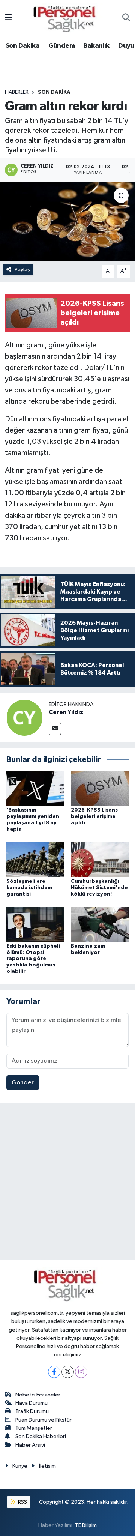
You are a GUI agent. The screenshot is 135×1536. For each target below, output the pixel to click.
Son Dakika (22, 45)
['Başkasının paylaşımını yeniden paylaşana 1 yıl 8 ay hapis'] (35, 788)
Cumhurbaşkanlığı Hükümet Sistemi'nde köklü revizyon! (99, 888)
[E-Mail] (55, 729)
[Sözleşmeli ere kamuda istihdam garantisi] (35, 859)
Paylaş (22, 269)
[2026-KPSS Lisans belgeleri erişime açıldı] (100, 788)
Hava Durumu (31, 1403)
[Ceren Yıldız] (24, 717)
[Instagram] (81, 1372)
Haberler (16, 92)
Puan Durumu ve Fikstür (43, 1420)
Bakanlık (96, 45)
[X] (68, 1372)
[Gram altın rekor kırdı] (67, 221)
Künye (19, 1466)
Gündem (61, 45)
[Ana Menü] (8, 18)
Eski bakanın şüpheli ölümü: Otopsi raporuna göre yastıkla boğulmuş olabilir (33, 959)
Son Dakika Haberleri (40, 1436)
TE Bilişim (86, 1525)
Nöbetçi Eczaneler (37, 1395)
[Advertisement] (67, 1183)
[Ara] (126, 18)
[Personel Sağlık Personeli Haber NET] (67, 18)
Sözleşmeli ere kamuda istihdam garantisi (29, 888)
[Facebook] (54, 1372)
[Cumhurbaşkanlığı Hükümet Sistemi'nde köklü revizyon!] (100, 859)
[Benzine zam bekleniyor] (100, 924)
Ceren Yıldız (66, 712)
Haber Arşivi (30, 1445)
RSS (22, 1502)
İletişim (47, 1466)
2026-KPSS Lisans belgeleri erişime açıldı (94, 816)
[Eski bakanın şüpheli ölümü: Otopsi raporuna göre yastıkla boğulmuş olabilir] (35, 924)
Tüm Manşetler (33, 1428)
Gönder (23, 1082)
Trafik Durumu (32, 1411)
